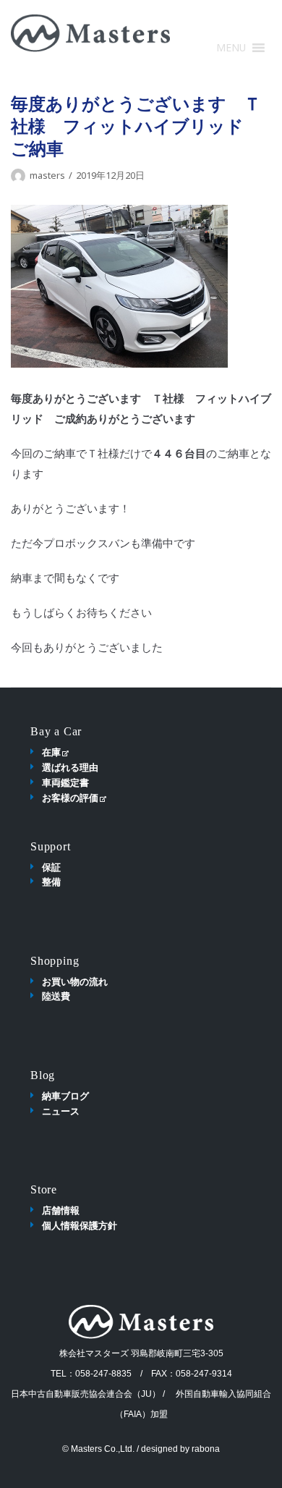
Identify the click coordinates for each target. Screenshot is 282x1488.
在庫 (51, 752)
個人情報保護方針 (79, 1225)
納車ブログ (65, 1096)
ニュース (61, 1111)
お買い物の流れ (75, 981)
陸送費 (56, 996)
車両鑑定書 (65, 782)
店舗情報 (61, 1210)
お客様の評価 (70, 797)
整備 (51, 881)
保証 (51, 867)
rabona (206, 1449)
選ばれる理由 (70, 767)
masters (47, 175)
